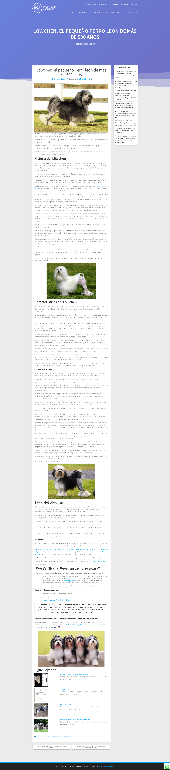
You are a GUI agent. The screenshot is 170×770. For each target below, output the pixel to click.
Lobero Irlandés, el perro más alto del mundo (75, 720)
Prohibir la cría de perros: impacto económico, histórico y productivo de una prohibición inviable (125, 138)
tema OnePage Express (105, 766)
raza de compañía (57, 737)
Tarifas (102, 4)
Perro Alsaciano (65, 704)
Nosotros (91, 4)
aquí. (52, 564)
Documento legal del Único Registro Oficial (56, 600)
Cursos (124, 4)
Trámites (113, 4)
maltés (36, 188)
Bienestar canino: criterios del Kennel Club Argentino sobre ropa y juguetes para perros (126, 123)
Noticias (84, 79)
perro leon (47, 737)
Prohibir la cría (99, 12)
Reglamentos (117, 12)
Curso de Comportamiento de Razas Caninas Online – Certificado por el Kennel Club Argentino (125, 113)
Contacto (132, 12)
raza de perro (67, 737)
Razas (134, 4)
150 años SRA (64, 689)
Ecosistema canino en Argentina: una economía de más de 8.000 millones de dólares (125, 105)
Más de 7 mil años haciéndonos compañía (74, 674)
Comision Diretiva (60, 79)
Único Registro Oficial (70, 581)
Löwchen (40, 737)
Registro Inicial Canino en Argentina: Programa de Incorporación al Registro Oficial (125, 96)
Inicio (81, 4)
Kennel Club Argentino (43, 549)
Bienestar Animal (80, 12)
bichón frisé (99, 186)
